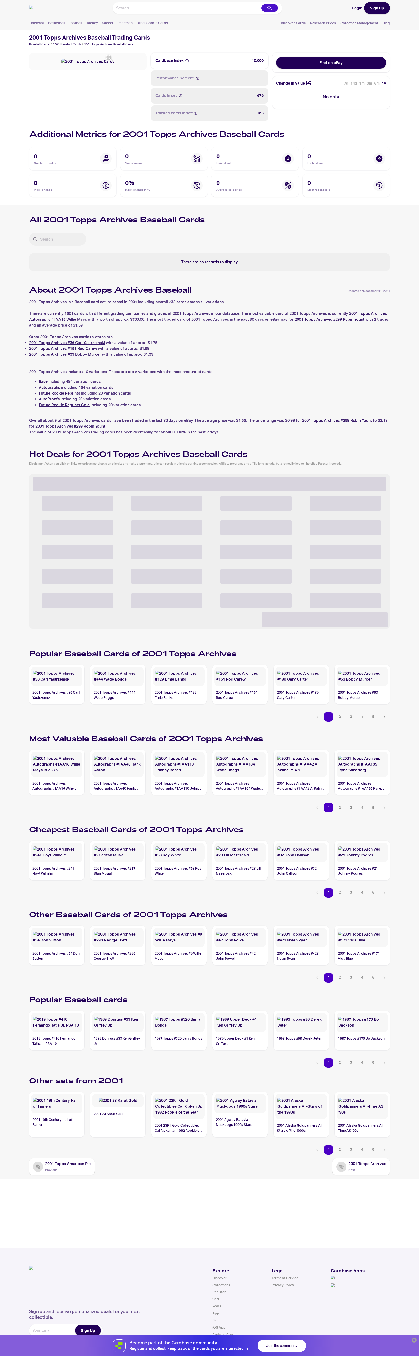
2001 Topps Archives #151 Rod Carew (63, 348)
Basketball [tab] (56, 23)
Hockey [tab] (92, 23)
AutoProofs (49, 399)
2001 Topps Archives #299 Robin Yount (329, 319)
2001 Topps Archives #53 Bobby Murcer (65, 354)
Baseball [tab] (37, 23)
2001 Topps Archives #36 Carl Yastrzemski (67, 342)
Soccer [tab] (107, 23)
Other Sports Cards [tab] (152, 23)
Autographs (49, 387)
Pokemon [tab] (125, 23)
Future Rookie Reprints (59, 393)
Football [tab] (75, 23)
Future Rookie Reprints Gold (64, 405)
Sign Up (377, 8)
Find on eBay (331, 62)
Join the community (282, 1345)
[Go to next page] (384, 717)
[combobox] (186, 8)
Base (43, 381)
